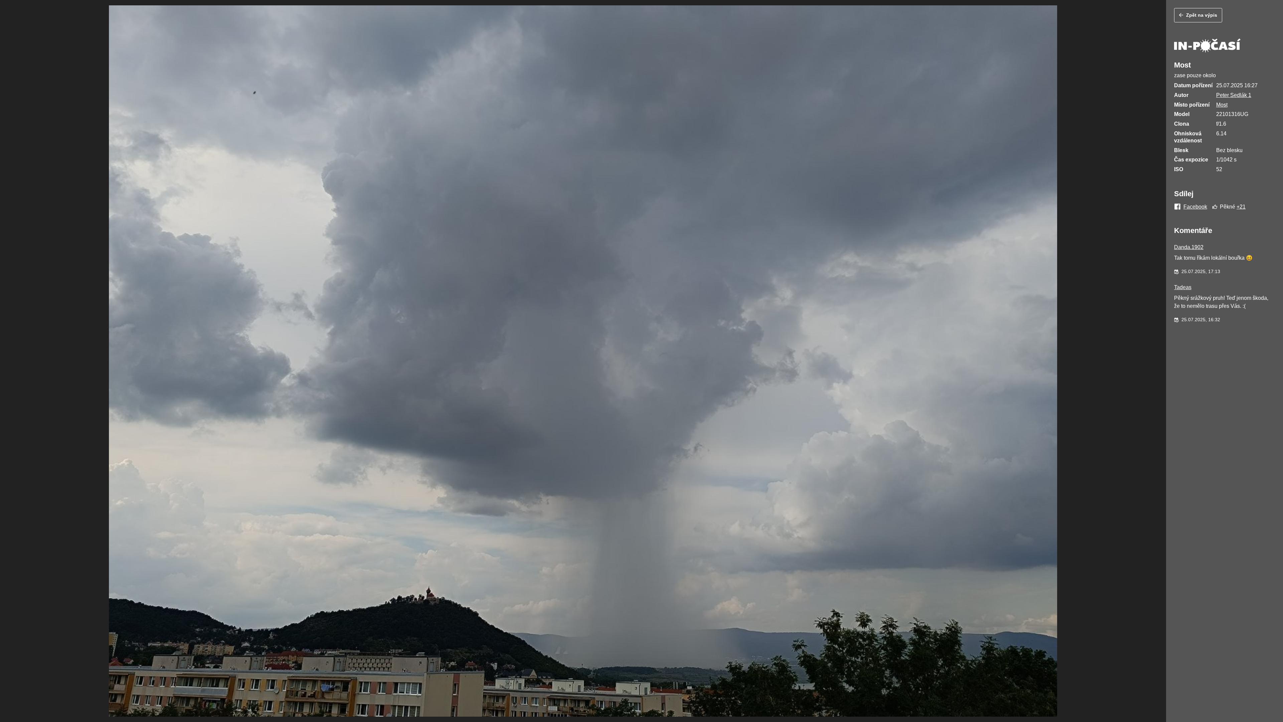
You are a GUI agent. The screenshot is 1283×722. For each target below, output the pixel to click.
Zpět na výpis (1201, 15)
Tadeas (1182, 287)
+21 (1241, 207)
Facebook (1195, 207)
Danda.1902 (1188, 247)
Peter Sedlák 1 (1233, 95)
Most (1222, 105)
